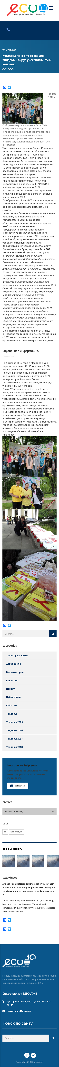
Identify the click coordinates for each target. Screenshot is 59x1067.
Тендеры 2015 (14, 722)
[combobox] (29, 811)
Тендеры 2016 (14, 730)
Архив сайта (13, 663)
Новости (11, 688)
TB (5, 831)
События (11, 705)
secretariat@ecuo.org (19, 1011)
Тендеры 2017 (14, 738)
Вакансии (12, 680)
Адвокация (16, 831)
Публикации (13, 697)
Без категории (15, 672)
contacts (20, 785)
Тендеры (11, 713)
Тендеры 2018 (14, 747)
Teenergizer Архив (17, 655)
